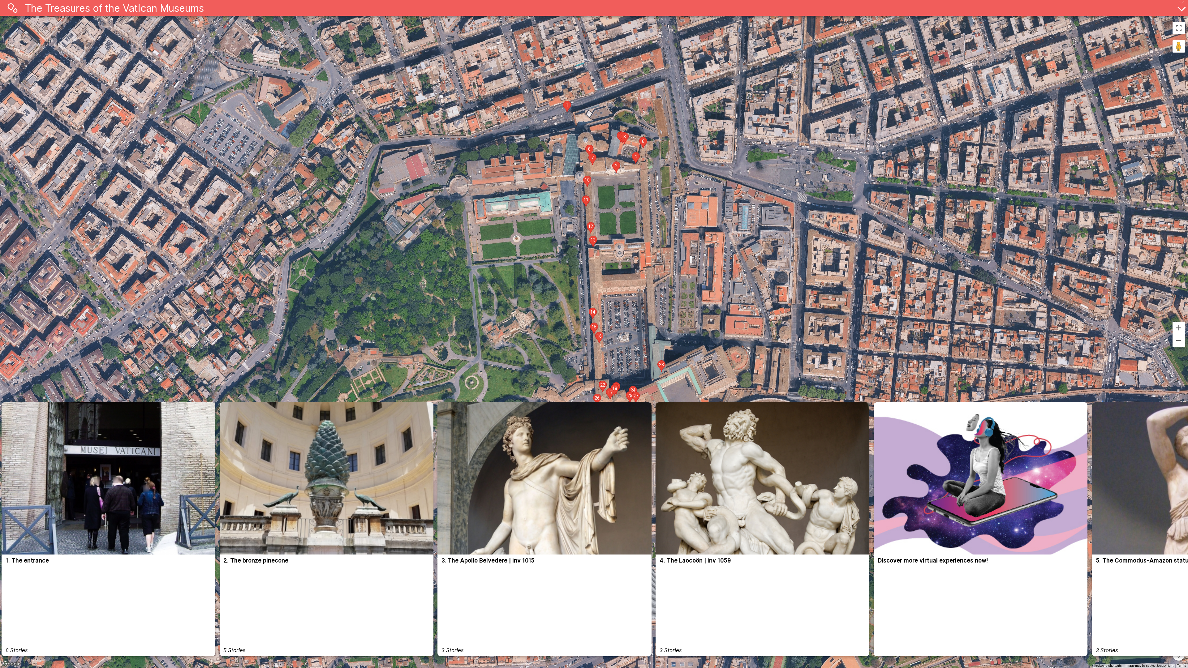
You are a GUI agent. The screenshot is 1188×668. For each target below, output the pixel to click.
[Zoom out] (1179, 340)
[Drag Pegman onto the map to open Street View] (1179, 46)
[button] (567, 106)
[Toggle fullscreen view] (1179, 28)
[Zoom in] (1179, 328)
